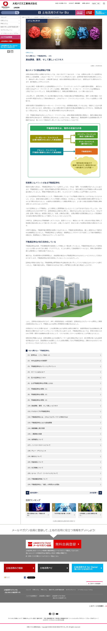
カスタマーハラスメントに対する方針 (53, 620)
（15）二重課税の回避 (34, 434)
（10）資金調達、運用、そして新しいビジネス (42, 406)
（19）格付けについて (34, 456)
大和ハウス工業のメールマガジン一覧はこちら (43, 556)
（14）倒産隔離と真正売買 (36, 428)
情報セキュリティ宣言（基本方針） (33, 618)
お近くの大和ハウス (61, 3)
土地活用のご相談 (44, 596)
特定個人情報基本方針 (61, 618)
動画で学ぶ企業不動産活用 (9, 27)
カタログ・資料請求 (74, 3)
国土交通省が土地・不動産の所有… (36, 514)
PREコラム (4, 23)
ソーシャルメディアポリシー (77, 618)
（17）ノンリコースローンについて (38, 445)
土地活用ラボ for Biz (45, 17)
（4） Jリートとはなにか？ (36, 372)
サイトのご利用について (15, 618)
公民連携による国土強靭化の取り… (88, 514)
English (94, 3)
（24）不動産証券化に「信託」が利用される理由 (43, 484)
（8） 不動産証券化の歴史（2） (37, 394)
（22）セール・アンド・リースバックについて (42, 473)
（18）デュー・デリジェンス (36, 451)
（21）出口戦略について (35, 467)
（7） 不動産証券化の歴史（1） (37, 389)
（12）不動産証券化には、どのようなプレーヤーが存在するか (47, 417)
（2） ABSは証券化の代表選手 (37, 361)
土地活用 (16, 8)
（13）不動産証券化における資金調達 (39, 422)
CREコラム (4, 20)
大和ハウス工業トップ (27, 17)
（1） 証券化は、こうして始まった (38, 355)
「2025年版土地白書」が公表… (62, 513)
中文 (98, 3)
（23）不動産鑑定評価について (37, 479)
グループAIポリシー (92, 618)
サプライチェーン (6, 30)
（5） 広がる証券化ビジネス (36, 377)
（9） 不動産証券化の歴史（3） (37, 400)
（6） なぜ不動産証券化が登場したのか (40, 383)
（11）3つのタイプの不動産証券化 (38, 411)
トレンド (3, 17)
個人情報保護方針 (49, 618)
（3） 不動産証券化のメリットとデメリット (41, 366)
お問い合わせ (86, 3)
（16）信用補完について (35, 439)
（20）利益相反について (35, 462)
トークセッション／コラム (9, 33)
